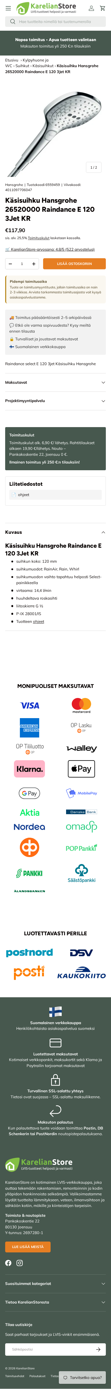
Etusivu (11, 60)
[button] (102, 8)
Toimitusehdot (14, 1376)
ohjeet (38, 621)
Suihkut (22, 65)
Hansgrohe (14, 185)
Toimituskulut (39, 238)
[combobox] (55, 21)
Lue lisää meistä (28, 1247)
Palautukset (37, 1376)
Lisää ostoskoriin (74, 264)
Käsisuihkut (43, 65)
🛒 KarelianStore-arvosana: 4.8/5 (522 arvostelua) (50, 249)
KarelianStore (25, 1368)
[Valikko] (8, 8)
